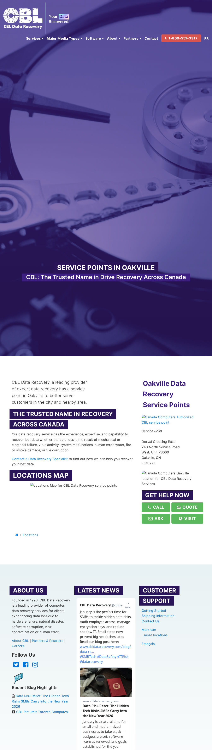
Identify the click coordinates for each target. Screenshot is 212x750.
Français (148, 644)
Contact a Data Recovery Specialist (40, 459)
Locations (30, 535)
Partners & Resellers (47, 641)
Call (158, 507)
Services (33, 38)
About (112, 38)
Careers (18, 646)
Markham (149, 630)
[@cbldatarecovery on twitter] (16, 666)
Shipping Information (158, 616)
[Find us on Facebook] (25, 666)
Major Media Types (63, 38)
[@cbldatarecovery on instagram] (35, 666)
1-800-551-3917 (183, 38)
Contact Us (150, 621)
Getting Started (154, 610)
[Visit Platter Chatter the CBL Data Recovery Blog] (18, 678)
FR (206, 38)
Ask (158, 518)
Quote (189, 507)
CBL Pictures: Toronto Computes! (42, 712)
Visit (189, 518)
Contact (151, 38)
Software (93, 38)
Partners (131, 38)
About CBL (20, 641)
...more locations (154, 635)
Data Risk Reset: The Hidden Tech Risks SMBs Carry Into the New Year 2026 (40, 701)
